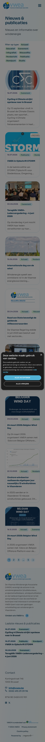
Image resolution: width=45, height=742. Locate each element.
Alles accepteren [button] (22, 378)
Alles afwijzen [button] (22, 384)
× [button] (41, 355)
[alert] (22, 371)
